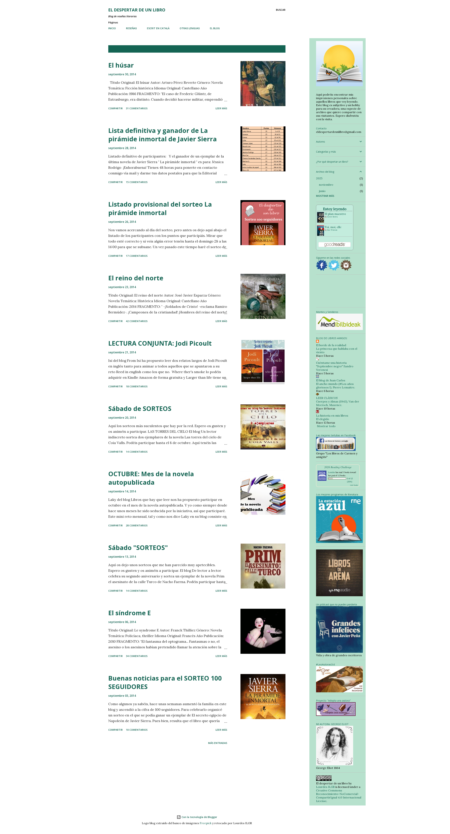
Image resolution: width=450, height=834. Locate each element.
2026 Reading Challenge (338, 467)
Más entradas (217, 743)
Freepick (205, 823)
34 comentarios (136, 656)
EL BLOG (215, 28)
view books (354, 485)
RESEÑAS (131, 28)
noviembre (326, 184)
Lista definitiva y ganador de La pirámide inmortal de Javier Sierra (162, 134)
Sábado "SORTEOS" (138, 547)
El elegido (322, 419)
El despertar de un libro (136, 10)
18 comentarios (136, 386)
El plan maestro (335, 214)
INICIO (112, 28)
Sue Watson (332, 230)
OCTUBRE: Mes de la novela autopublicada (151, 478)
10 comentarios (136, 729)
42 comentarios (136, 321)
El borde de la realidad (331, 345)
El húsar (121, 65)
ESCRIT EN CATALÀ (158, 28)
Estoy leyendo (334, 209)
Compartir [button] (115, 108)
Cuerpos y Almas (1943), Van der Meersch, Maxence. (337, 403)
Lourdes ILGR (325, 787)
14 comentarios (136, 451)
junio (322, 191)
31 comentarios (136, 108)
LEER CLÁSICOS (327, 398)
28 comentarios (136, 525)
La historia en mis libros (332, 415)
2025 (319, 178)
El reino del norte (135, 278)
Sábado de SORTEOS (139, 408)
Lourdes (331, 472)
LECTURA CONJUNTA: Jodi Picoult (160, 343)
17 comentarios (136, 255)
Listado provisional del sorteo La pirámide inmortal (160, 208)
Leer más (221, 108)
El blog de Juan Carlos (330, 380)
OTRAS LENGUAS (190, 28)
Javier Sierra (332, 217)
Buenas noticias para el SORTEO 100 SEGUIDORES (165, 682)
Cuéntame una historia (331, 362)
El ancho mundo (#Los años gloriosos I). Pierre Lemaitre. (335, 385)
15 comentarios (136, 182)
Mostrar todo (272, 49)
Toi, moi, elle (333, 227)
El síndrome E (129, 613)
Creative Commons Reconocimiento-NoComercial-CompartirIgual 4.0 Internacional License (338, 796)
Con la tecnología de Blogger (199, 817)
